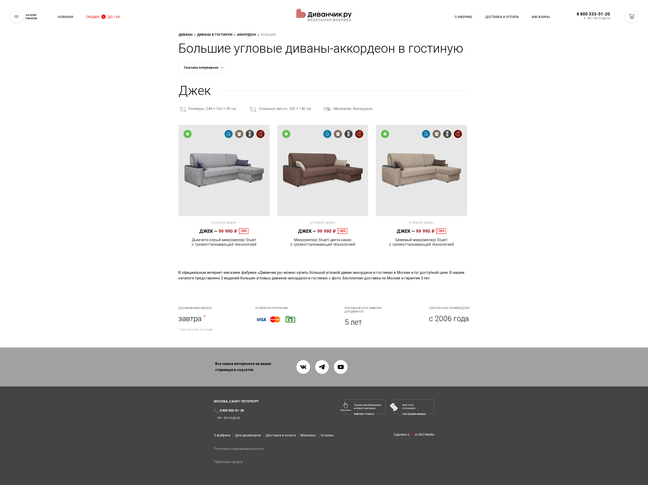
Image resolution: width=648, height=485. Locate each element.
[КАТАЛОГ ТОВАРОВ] (16, 16)
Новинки (65, 17)
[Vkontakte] (303, 367)
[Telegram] (322, 367)
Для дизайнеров (248, 435)
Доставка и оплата (502, 17)
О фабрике (463, 17)
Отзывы (327, 435)
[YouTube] (341, 367)
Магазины (541, 17)
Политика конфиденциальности (239, 449)
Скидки (102, 17)
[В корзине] (631, 16)
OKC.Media (426, 434)
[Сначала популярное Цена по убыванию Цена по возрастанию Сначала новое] (202, 67)
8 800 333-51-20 (593, 13)
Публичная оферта (228, 462)
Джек (208, 231)
